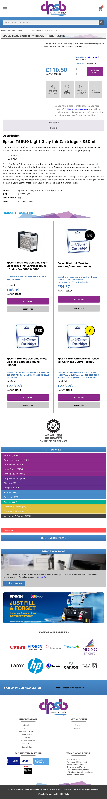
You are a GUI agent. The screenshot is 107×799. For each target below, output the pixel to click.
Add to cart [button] (28, 301)
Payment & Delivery (26, 731)
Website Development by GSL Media (53, 794)
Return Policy (27, 734)
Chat (95, 57)
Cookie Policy (27, 747)
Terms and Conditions (27, 741)
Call (88, 57)
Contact (27, 737)
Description (28, 309)
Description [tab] (53, 122)
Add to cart (95, 71)
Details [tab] (53, 128)
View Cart (77, 728)
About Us (26, 725)
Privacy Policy (27, 744)
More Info (41, 577)
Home (3, 30)
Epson (20, 30)
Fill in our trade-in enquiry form (79, 109)
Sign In (77, 725)
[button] (4, 8)
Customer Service (27, 728)
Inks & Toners (11, 30)
